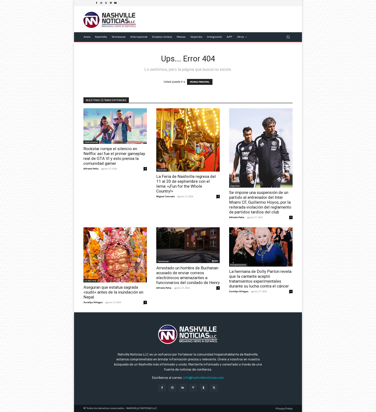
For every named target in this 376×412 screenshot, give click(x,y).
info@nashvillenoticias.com (203, 378)
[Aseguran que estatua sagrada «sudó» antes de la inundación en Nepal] (115, 254)
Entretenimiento (238, 264)
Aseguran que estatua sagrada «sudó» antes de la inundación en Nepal (113, 292)
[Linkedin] (183, 387)
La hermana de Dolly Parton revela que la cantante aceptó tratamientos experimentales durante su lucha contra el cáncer (260, 278)
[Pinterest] (193, 387)
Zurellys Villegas (93, 302)
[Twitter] (106, 3)
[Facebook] (96, 3)
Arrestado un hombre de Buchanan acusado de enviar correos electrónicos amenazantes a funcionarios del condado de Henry (188, 275)
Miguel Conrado (165, 196)
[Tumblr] (203, 387)
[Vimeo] (110, 3)
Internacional (91, 142)
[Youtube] (115, 3)
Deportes (235, 186)
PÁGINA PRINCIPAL (200, 82)
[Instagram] (101, 3)
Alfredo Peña (91, 168)
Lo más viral (90, 280)
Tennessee (163, 261)
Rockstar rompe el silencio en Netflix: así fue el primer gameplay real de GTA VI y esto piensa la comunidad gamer (114, 156)
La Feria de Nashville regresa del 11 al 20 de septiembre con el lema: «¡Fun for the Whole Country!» (186, 183)
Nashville (162, 169)
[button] (288, 36)
